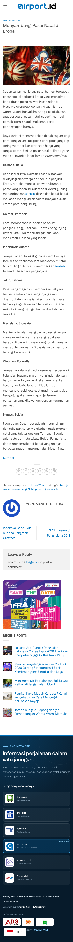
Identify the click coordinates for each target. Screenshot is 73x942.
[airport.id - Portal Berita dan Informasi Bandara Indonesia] (36, 7)
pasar (38, 489)
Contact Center (10, 901)
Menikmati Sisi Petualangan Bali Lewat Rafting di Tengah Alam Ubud (41, 682)
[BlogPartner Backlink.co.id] (45, 922)
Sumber (8, 458)
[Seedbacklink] (28, 922)
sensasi (30, 194)
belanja (64, 485)
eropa (6, 489)
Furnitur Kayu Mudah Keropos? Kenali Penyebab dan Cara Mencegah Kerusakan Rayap (41, 697)
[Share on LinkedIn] (54, 471)
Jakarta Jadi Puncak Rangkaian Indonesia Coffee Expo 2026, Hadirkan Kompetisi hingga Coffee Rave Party (41, 651)
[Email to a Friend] (40, 471)
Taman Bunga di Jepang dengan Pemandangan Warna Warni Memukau (42, 712)
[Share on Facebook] (26, 471)
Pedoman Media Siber (30, 896)
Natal (31, 489)
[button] (5, 7)
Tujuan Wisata (11, 20)
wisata (54, 489)
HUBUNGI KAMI (40, 930)
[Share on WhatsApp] (19, 471)
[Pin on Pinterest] (47, 471)
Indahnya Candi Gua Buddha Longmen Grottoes (17, 533)
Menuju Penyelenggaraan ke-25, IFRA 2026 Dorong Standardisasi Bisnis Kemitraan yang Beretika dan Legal (40, 668)
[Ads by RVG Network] (12, 922)
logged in (32, 562)
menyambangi (19, 489)
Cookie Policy (52, 896)
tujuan (46, 489)
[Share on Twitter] (33, 471)
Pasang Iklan (9, 896)
